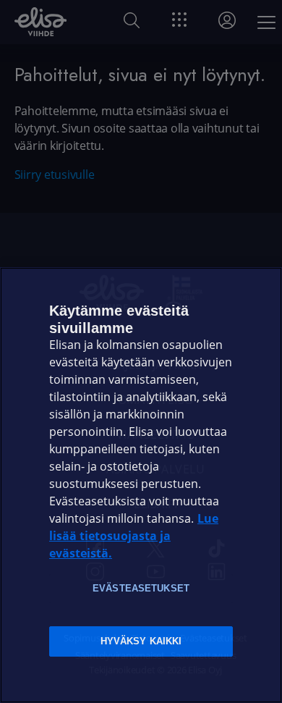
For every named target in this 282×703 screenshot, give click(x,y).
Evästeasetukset (141, 588)
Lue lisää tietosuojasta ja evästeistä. (133, 536)
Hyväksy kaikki (141, 641)
